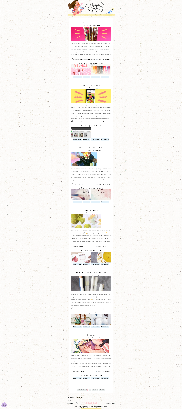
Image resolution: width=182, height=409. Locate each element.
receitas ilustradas (79, 246)
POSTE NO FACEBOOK (105, 139)
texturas (82, 371)
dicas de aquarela (83, 59)
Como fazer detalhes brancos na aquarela (91, 272)
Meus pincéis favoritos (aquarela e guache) (91, 23)
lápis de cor (84, 309)
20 (95, 389)
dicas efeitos (77, 309)
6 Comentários (107, 59)
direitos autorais (78, 121)
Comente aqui (107, 121)
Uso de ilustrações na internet (91, 85)
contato (107, 15)
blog (96, 15)
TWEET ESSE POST (87, 139)
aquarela (77, 59)
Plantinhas (91, 335)
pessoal (99, 150)
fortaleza (81, 184)
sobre (79, 15)
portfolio (85, 15)
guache (89, 59)
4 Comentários (107, 371)
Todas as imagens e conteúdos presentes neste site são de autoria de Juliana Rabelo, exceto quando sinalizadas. (91, 406)
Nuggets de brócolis (91, 210)
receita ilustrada (99, 212)
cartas (76, 184)
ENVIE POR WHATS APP (77, 139)
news (112, 15)
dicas (101, 15)
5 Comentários (107, 309)
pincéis (93, 59)
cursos (91, 15)
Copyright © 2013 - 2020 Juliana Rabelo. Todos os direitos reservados (91, 407)
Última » (103, 389)
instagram (85, 121)
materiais (98, 25)
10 (93, 389)
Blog (95, 25)
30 (97, 389)
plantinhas (77, 371)
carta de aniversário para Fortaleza (91, 148)
